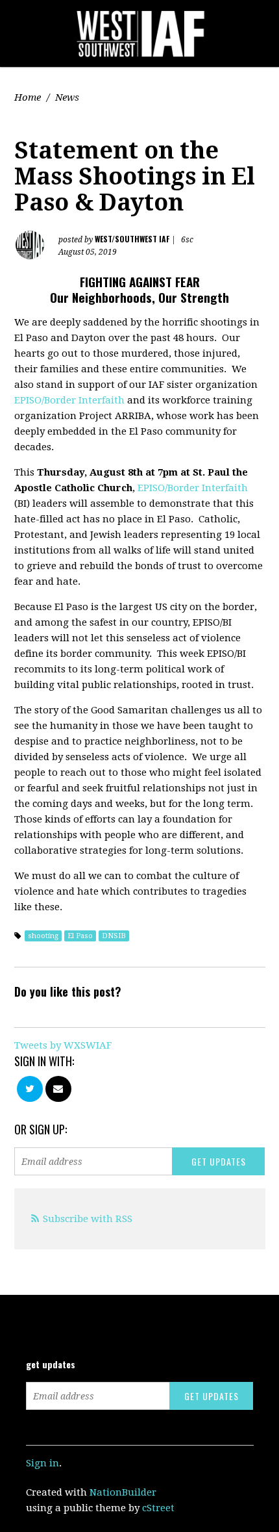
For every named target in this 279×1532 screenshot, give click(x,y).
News (67, 97)
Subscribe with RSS (87, 1219)
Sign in (42, 1463)
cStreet (158, 1508)
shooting (43, 936)
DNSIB (114, 936)
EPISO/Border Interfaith (69, 400)
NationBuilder (123, 1492)
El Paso (80, 936)
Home (27, 97)
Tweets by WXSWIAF (63, 1045)
